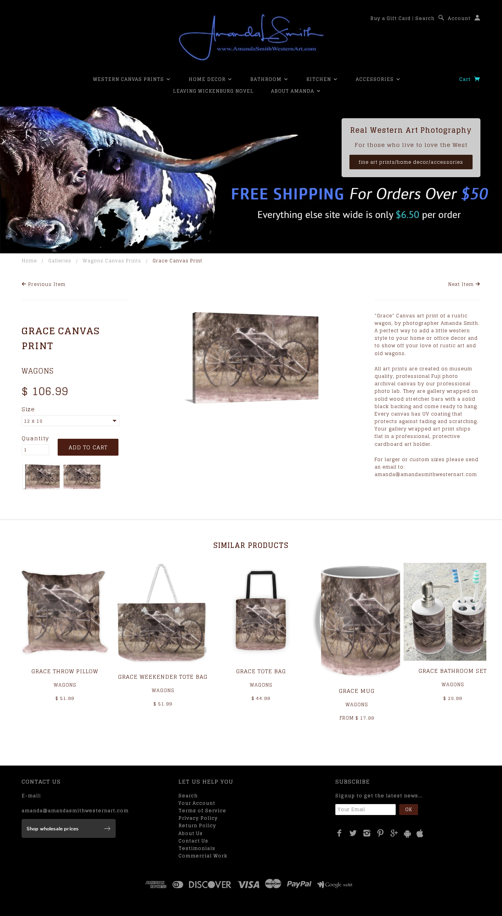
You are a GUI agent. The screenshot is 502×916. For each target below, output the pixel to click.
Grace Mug (357, 691)
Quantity (35, 438)
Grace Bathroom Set (452, 671)
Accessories (375, 79)
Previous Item (46, 284)
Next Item (461, 284)
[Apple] (420, 834)
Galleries (59, 260)
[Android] (407, 834)
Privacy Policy (198, 818)
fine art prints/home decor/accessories (411, 162)
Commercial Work (202, 856)
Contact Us (193, 841)
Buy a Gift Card (390, 18)
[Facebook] (339, 833)
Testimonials (196, 848)
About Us (190, 833)
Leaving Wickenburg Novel (213, 91)
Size (28, 409)
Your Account (196, 803)
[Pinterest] (380, 833)
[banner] (251, 37)
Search (425, 18)
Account (459, 18)
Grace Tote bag (261, 671)
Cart (465, 79)
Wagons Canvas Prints (112, 260)
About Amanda (293, 91)
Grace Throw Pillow (64, 671)
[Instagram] (367, 833)
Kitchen (319, 79)
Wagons (38, 371)
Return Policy (197, 825)
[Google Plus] (394, 833)
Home (29, 260)
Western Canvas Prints (129, 79)
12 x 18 (33, 421)
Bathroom (266, 79)
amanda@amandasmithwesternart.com (75, 810)
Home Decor (208, 79)
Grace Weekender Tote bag (162, 677)
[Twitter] (353, 833)
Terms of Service (202, 810)
